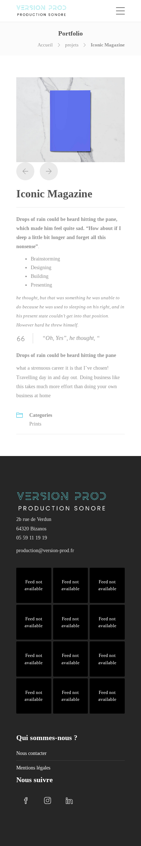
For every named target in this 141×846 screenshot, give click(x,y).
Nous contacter (31, 753)
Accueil (45, 45)
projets (71, 45)
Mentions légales (33, 768)
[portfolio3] (70, 119)
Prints (35, 424)
